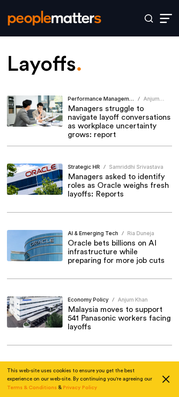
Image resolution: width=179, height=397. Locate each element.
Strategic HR (84, 167)
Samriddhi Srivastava (136, 167)
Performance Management (102, 98)
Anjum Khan (151, 102)
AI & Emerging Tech (93, 233)
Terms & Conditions (32, 387)
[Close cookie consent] (166, 379)
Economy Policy (88, 299)
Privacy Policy (80, 387)
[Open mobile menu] (166, 18)
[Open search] (149, 18)
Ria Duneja (140, 233)
